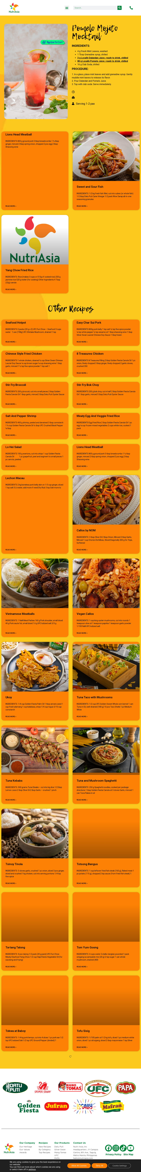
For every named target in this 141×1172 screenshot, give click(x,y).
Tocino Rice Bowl (16, 1111)
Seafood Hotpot (16, 322)
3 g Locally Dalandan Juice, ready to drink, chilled (102, 58)
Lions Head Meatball (19, 134)
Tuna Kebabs (14, 780)
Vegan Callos (85, 613)
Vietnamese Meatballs (20, 613)
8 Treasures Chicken (90, 353)
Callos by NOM (86, 530)
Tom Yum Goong (87, 947)
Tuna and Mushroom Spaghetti (97, 780)
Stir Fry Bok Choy (88, 385)
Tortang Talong (15, 947)
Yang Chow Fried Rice (20, 270)
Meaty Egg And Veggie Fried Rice (98, 416)
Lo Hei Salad (13, 447)
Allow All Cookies (78, 1165)
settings (32, 1169)
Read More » (11, 206)
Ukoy (9, 697)
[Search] (119, 8)
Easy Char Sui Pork (89, 322)
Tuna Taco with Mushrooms (94, 697)
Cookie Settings (119, 1165)
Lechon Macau (15, 478)
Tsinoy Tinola (14, 864)
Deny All (99, 1165)
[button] (67, 8)
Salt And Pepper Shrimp (21, 416)
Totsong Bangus (87, 864)
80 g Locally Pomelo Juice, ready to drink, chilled (102, 61)
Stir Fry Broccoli (16, 385)
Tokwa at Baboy (16, 1031)
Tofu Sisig (83, 1031)
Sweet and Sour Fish (90, 186)
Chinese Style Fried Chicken (24, 353)
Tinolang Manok (87, 1111)
